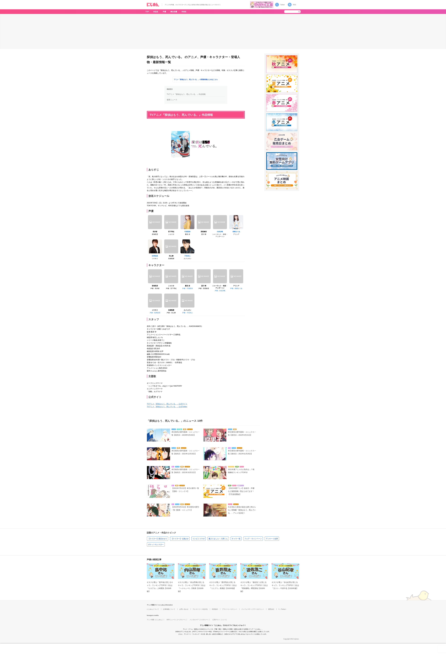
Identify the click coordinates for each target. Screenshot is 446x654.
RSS (294, 4)
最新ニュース (172, 100)
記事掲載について (169, 609)
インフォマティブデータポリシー (252, 609)
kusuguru (150, 615)
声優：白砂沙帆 (220, 290)
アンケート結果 (272, 539)
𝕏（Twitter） (282, 609)
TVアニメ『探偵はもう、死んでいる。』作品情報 (186, 94)
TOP (147, 12)
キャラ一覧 (236, 539)
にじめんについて (153, 609)
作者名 (184, 12)
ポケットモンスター (156, 544)
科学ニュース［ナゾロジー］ (176, 620)
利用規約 (215, 609)
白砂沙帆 (220, 231)
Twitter (282, 4)
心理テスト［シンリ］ (220, 620)
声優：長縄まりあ (236, 288)
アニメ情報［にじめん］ (155, 620)
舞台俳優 (174, 12)
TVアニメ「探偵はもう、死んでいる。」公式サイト (167, 404)
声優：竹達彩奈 (187, 288)
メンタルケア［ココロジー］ (199, 620)
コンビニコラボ (198, 539)
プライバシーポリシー (229, 609)
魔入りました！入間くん (218, 539)
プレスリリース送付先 (200, 609)
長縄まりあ (236, 231)
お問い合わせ (183, 609)
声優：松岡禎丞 (155, 313)
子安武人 (187, 256)
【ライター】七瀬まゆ (180, 539)
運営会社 (271, 609)
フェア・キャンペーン (253, 539)
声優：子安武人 (187, 313)
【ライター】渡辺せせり (157, 539)
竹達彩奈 (187, 231)
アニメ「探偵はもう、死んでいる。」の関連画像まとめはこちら (196, 79)
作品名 (155, 12)
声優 (164, 12)
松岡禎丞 (155, 256)
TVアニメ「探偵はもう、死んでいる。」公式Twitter (167, 407)
